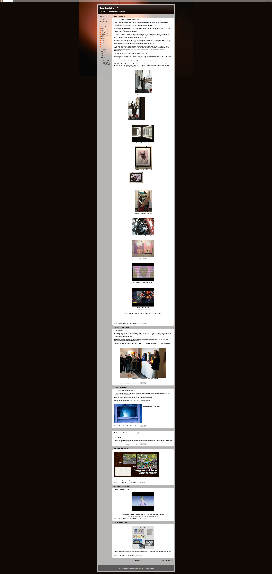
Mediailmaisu (102, 18)
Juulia (102, 28)
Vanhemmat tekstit (166, 560)
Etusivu (137, 560)
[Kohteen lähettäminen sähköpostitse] (140, 323)
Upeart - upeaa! (117, 437)
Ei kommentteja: (134, 323)
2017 (102, 55)
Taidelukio (102, 16)
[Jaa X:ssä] (143, 323)
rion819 (141, 568)
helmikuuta (104, 60)
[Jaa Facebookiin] (144, 323)
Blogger (152, 568)
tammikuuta (105, 58)
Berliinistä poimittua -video (121, 489)
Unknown (103, 36)
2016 (102, 53)
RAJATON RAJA (118, 330)
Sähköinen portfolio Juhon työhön (143, 309)
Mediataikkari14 (103, 19)
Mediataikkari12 (103, 23)
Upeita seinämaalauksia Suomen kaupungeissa (127, 433)
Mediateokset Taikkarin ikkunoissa (123, 390)
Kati (102, 30)
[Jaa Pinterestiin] (145, 323)
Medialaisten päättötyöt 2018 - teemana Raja (126, 19)
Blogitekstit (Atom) (120, 563)
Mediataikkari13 (103, 21)
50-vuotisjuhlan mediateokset (144, 400)
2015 (102, 51)
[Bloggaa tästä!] (141, 323)
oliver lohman (104, 46)
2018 (102, 57)
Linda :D (103, 32)
